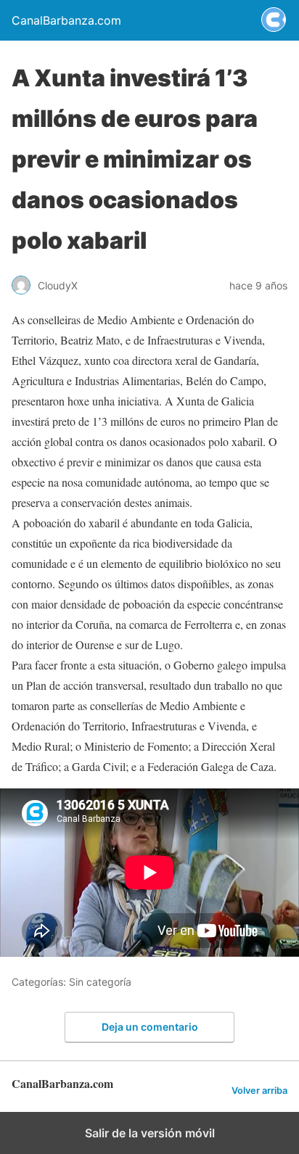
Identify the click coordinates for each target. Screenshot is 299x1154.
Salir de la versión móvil (150, 1133)
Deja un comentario (150, 1027)
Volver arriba (259, 1090)
